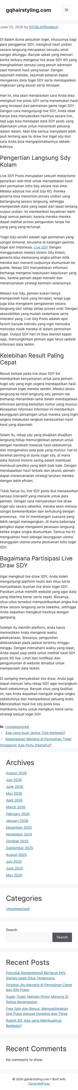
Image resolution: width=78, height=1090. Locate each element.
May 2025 (14, 875)
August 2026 (16, 773)
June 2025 (14, 868)
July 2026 (14, 780)
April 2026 (14, 800)
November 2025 (19, 834)
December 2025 (19, 828)
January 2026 (17, 821)
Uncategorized (17, 727)
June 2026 (14, 787)
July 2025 (14, 862)
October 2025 (17, 841)
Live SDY (41, 247)
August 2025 (16, 855)
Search (11, 930)
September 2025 (19, 848)
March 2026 (15, 807)
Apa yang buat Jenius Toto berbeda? (35, 733)
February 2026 (18, 814)
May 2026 (14, 793)
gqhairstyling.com (28, 10)
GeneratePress (39, 1083)
